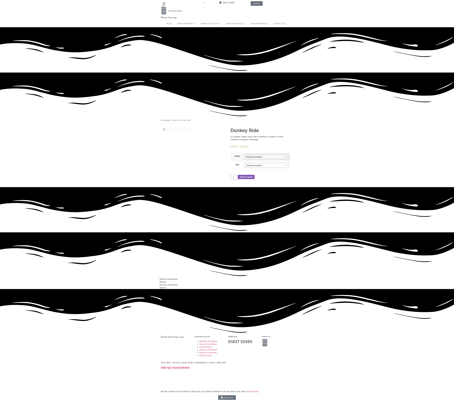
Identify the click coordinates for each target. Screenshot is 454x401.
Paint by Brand (185, 23)
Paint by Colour (209, 23)
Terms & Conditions (208, 344)
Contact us (279, 23)
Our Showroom (259, 23)
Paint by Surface (234, 23)
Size (237, 164)
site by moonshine (175, 367)
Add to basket (246, 177)
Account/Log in (175, 11)
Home (169, 23)
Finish (237, 156)
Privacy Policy (205, 347)
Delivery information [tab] (169, 279)
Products (175, 120)
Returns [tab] (163, 282)
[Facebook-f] (265, 343)
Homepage (165, 120)
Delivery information (208, 341)
